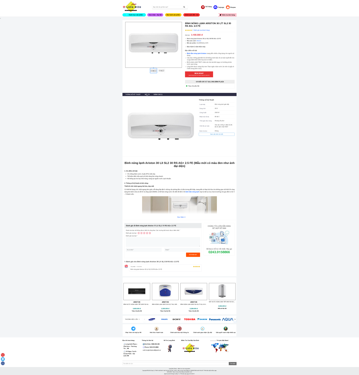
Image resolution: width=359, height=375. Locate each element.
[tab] (133, 94)
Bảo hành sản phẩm (173, 15)
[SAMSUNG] (151, 319)
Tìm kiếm (232, 363)
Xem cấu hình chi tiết (216, 134)
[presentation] (144, 319)
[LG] (164, 319)
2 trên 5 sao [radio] (141, 233)
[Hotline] (3, 355)
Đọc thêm (180, 217)
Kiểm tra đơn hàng (228, 15)
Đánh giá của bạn (131, 233)
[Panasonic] (215, 319)
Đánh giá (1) (158, 94)
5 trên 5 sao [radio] (150, 233)
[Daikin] (202, 319)
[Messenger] (3, 363)
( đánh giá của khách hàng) (201, 30)
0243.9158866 (219, 252)
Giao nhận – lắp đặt (155, 15)
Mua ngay (199, 74)
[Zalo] (3, 359)
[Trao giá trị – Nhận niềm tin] (134, 6)
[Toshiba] (189, 319)
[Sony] (177, 319)
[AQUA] (227, 319)
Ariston (199, 40)
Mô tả (147, 94)
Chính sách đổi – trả (191, 15)
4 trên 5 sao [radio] (147, 233)
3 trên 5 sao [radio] (144, 233)
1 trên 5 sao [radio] (139, 233)
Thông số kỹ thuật (133, 94)
